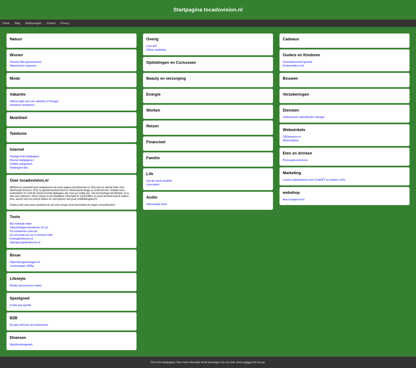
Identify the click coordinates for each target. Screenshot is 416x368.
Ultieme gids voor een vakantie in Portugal (34, 101)
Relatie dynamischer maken (26, 285)
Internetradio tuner (156, 204)
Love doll (151, 46)
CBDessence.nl (292, 136)
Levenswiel (152, 184)
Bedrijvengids (33, 23)
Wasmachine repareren (23, 65)
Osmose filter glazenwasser (26, 61)
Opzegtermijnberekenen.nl (25, 242)
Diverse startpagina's (22, 160)
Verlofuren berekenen (22, 105)
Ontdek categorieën (21, 163)
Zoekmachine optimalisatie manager (304, 117)
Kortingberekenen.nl (21, 238)
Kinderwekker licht (293, 65)
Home (6, 23)
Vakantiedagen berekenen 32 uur (29, 227)
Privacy (65, 23)
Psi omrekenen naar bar (23, 231)
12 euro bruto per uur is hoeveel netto (31, 235)
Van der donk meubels (159, 180)
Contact (50, 23)
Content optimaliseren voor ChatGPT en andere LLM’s (314, 179)
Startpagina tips (19, 167)
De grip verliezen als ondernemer (29, 324)
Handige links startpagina (24, 156)
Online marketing (156, 49)
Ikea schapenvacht (293, 199)
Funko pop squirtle (20, 305)
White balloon (291, 140)
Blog (17, 23)
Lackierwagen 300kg (22, 265)
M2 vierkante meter (21, 223)
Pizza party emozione (295, 160)
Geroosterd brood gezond (297, 61)
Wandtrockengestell (21, 344)
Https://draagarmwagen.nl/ (25, 262)
